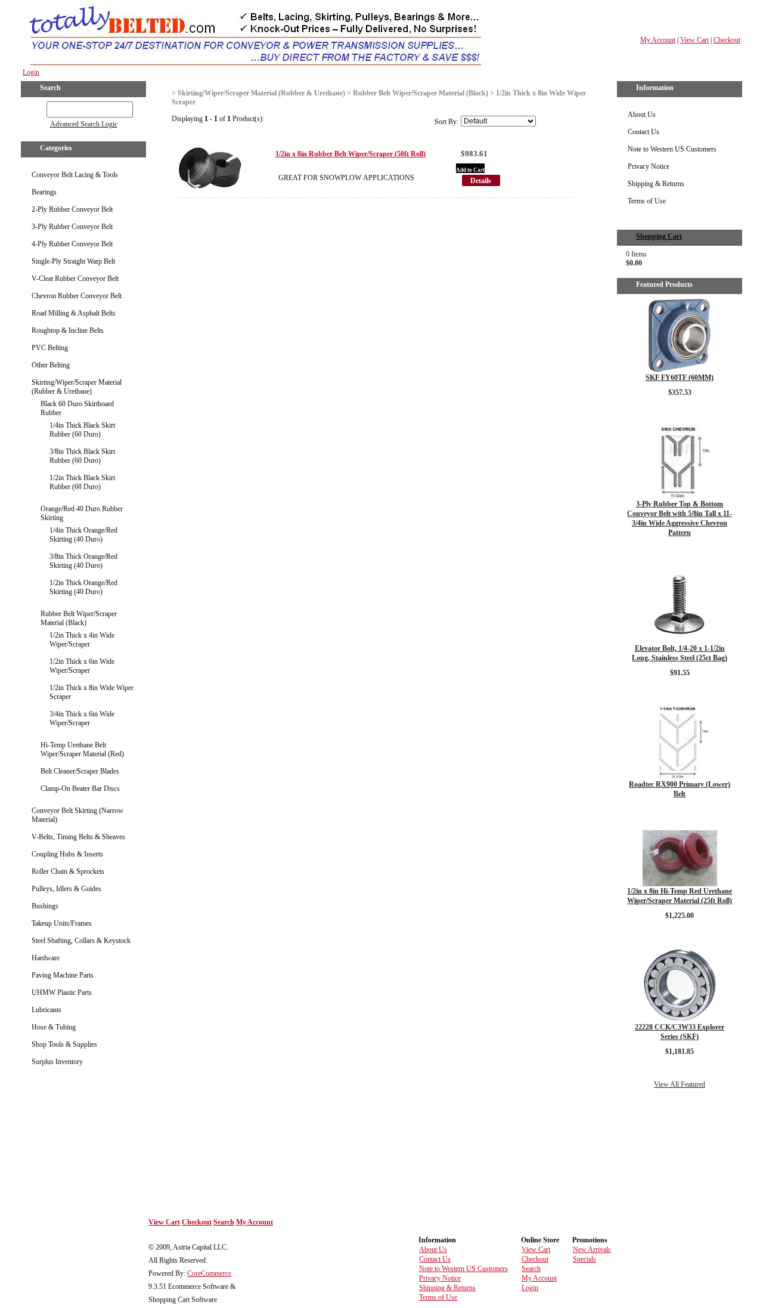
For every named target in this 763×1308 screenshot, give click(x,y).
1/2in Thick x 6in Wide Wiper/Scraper (81, 666)
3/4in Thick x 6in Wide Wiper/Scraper (81, 718)
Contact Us (643, 132)
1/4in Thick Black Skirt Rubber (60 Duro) (82, 429)
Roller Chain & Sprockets (68, 871)
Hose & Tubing (54, 1027)
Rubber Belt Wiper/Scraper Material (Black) (79, 618)
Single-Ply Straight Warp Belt (73, 261)
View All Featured (679, 1084)
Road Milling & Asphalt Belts (74, 313)
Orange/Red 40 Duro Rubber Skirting (82, 513)
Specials (584, 1259)
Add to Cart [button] (470, 170)
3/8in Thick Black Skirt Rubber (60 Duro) (82, 456)
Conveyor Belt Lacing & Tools (75, 175)
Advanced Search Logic (83, 124)
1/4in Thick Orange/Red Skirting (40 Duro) (83, 534)
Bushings (45, 906)
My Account (657, 40)
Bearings (44, 192)
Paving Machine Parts (63, 975)
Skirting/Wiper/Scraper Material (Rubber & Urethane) (77, 386)
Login (31, 72)
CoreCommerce (209, 1273)
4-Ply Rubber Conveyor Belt (72, 244)
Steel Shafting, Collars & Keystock (81, 940)
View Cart (694, 40)
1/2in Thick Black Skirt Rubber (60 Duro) (82, 482)
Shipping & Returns (656, 184)
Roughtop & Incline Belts (68, 330)
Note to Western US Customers (672, 149)
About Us (642, 114)
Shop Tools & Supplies (64, 1044)
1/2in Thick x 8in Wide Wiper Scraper (91, 692)
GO (38, 107)
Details (480, 181)
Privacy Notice (648, 166)
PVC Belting (50, 348)
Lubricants (46, 1010)
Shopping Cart (659, 236)
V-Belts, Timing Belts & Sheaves (78, 837)
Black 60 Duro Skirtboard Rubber (77, 408)
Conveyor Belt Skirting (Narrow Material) (77, 815)
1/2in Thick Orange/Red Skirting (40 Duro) (83, 587)
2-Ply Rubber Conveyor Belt (72, 209)
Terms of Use (647, 201)
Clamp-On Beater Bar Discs (80, 788)
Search (223, 1222)
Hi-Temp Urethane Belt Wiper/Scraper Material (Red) (82, 749)
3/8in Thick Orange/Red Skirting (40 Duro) (83, 561)
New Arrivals (592, 1249)
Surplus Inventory (57, 1061)
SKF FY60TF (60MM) (680, 377)
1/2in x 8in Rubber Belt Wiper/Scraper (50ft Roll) (350, 154)
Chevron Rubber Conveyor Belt (77, 296)
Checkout (727, 40)
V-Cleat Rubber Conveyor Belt (75, 278)
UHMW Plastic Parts (62, 992)
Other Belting (51, 365)
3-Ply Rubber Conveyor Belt (72, 226)
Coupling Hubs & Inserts (67, 854)
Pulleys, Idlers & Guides (66, 889)
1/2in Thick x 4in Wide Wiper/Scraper (81, 639)
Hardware (46, 958)
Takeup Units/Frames (62, 923)
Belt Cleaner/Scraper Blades (80, 771)
